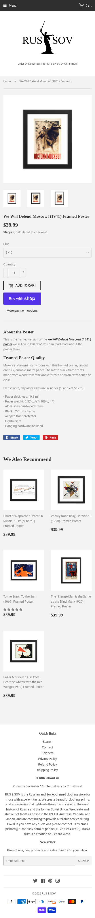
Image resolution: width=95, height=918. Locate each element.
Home (7, 81)
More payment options (22, 310)
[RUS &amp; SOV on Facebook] (42, 881)
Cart (88, 5)
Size (6, 244)
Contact (47, 747)
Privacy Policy (47, 759)
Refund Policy (47, 764)
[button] (13, 609)
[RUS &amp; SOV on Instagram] (57, 881)
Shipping (9, 232)
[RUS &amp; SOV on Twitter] (35, 881)
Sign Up (83, 861)
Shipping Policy (47, 770)
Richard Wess (60, 834)
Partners (47, 753)
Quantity (9, 264)
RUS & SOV (49, 893)
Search (47, 741)
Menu (13, 5)
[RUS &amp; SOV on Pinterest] (50, 881)
